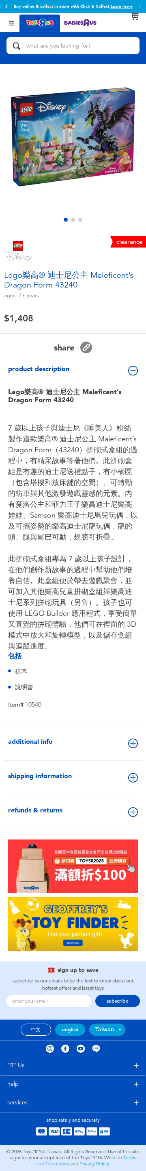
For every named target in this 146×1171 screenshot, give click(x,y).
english (70, 1029)
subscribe (118, 1001)
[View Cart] (135, 16)
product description (38, 369)
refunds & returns (35, 810)
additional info (30, 741)
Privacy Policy (94, 1164)
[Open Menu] (11, 22)
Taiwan (104, 1029)
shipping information (40, 776)
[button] (6, 6)
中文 (36, 1029)
